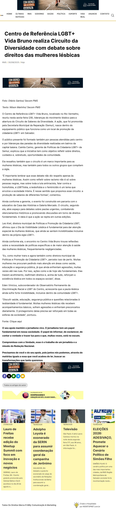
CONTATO (104, 14)
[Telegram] (18, 376)
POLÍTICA (61, 14)
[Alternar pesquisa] (112, 15)
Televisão (70, 429)
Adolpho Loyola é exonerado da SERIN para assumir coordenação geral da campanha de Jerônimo (43, 446)
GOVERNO (39, 14)
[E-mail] (22, 376)
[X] (9, 376)
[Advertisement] (101, 90)
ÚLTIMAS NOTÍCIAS (20, 15)
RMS (29, 14)
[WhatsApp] (13, 376)
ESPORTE (73, 14)
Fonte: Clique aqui (12, 321)
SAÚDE (50, 14)
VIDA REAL (82, 15)
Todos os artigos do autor (15, 385)
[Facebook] (4, 376)
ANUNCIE (92, 14)
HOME (9, 14)
